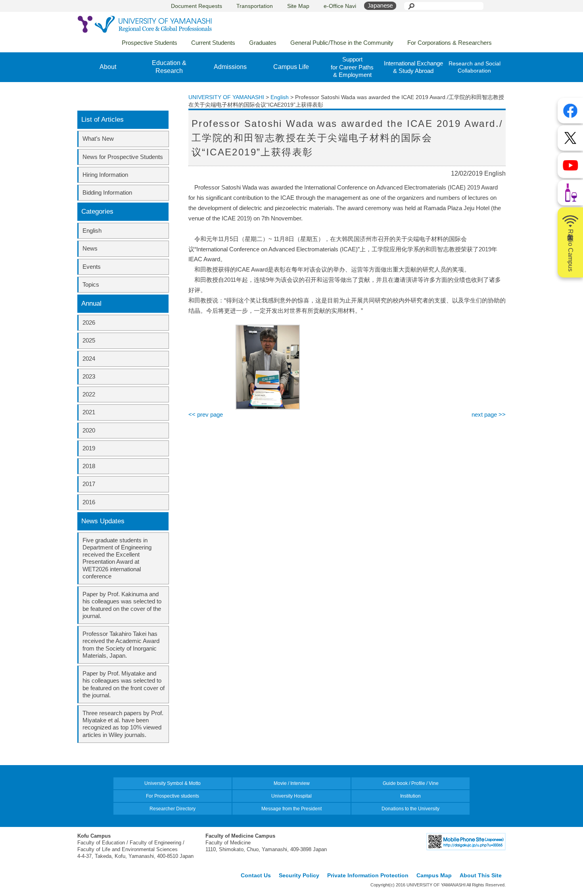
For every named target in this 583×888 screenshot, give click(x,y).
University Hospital (291, 796)
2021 (88, 412)
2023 (88, 376)
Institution (410, 796)
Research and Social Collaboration (475, 67)
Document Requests (196, 6)
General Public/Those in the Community (341, 42)
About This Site (481, 875)
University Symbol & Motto (172, 783)
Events (91, 266)
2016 (88, 502)
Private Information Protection (367, 875)
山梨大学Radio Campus (570, 250)
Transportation (254, 6)
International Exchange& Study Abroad (413, 67)
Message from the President (291, 808)
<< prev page (205, 414)
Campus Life (291, 66)
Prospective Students (149, 42)
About (108, 66)
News (90, 248)
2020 (88, 430)
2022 (88, 394)
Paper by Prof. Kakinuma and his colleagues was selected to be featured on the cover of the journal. (121, 605)
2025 (88, 340)
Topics (90, 284)
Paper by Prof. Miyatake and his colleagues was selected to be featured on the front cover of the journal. (123, 684)
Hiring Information (105, 174)
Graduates (262, 42)
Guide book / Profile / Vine (411, 783)
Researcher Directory (173, 808)
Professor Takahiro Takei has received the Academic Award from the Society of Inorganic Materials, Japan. (120, 644)
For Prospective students (172, 796)
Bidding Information (107, 192)
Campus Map (434, 875)
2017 (88, 483)
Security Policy (299, 875)
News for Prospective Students (122, 156)
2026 (88, 322)
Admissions (230, 66)
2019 (88, 448)
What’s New (98, 138)
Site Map (298, 6)
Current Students (213, 42)
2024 (88, 358)
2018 (88, 466)
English (92, 230)
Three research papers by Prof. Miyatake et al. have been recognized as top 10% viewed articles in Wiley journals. (122, 724)
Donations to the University (410, 808)
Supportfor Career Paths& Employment (352, 67)
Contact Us (256, 875)
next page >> (489, 414)
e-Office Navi (340, 6)
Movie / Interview (292, 783)
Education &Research (169, 67)
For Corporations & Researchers (449, 42)
